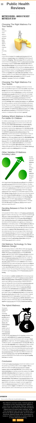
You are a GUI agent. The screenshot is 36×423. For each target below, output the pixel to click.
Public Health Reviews (18, 6)
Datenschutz (20, 420)
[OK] (34, 412)
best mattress (11, 92)
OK (14, 420)
